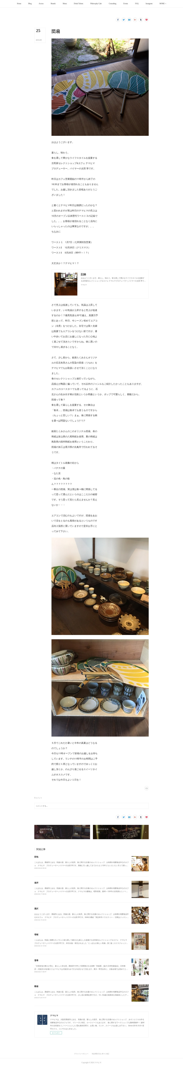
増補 (36, 934)
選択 (36, 908)
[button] (19, 3)
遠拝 (36, 882)
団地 (36, 856)
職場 (36, 986)
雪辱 (36, 960)
